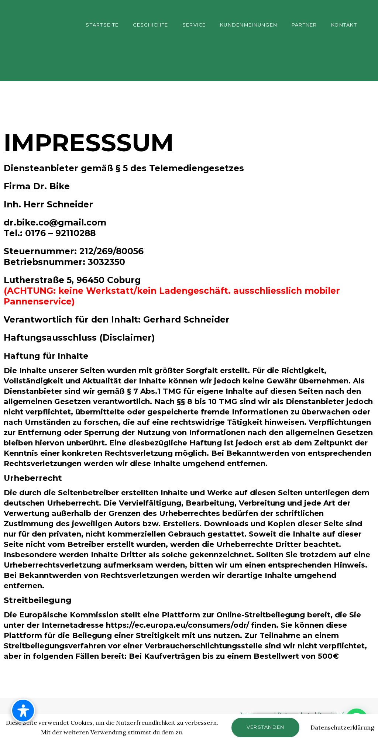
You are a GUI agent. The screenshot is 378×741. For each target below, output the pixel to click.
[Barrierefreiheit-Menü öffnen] (23, 711)
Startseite (102, 25)
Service (194, 25)
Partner (304, 25)
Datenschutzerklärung (342, 727)
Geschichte (150, 25)
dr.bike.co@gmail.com (55, 222)
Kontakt (344, 25)
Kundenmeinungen (248, 25)
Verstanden (266, 727)
